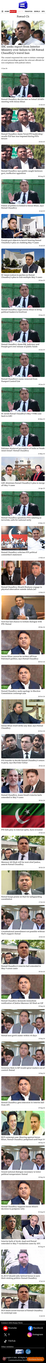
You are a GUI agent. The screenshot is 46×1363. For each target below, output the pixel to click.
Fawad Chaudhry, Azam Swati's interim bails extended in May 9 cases (21, 796)
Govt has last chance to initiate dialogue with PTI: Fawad (21, 622)
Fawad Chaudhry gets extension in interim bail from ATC (22, 1103)
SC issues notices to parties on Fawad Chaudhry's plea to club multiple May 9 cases (21, 276)
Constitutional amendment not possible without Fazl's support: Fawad (23, 932)
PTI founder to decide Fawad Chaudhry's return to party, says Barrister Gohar (23, 761)
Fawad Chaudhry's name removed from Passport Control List (19, 380)
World (37, 11)
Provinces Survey (36, 1359)
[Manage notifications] (4, 1359)
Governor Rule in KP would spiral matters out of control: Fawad (23, 1069)
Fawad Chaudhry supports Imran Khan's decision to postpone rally (19, 1207)
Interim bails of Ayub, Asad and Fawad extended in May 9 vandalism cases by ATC (20, 1242)
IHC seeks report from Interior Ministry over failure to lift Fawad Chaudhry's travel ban (22, 50)
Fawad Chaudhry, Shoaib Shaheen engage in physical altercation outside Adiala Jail (21, 588)
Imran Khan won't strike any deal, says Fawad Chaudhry (22, 726)
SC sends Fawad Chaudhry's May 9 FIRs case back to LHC (21, 414)
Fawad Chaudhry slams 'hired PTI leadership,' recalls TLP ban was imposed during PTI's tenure (22, 136)
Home (7, 11)
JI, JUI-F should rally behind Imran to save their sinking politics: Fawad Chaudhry (20, 1277)
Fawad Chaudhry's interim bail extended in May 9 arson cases (21, 967)
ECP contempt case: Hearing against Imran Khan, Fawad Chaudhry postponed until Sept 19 (23, 1138)
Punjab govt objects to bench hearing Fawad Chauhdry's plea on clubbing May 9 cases (21, 241)
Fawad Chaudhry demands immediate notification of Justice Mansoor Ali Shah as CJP (22, 1001)
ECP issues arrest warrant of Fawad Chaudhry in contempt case (22, 1311)
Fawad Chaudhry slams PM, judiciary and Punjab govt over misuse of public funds (20, 345)
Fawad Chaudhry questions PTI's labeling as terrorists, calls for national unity (21, 518)
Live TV (20, 11)
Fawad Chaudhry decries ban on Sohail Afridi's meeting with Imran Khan (22, 100)
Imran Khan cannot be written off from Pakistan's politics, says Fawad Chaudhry (19, 657)
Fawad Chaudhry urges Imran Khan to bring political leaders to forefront (21, 310)
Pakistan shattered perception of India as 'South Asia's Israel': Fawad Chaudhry (23, 449)
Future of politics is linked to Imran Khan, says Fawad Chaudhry (22, 206)
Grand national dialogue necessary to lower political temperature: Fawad (21, 1172)
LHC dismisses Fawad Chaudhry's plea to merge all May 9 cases (23, 484)
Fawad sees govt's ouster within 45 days (19, 1035)
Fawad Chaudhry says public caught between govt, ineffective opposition (22, 172)
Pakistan (28, 11)
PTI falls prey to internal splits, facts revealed (21, 829)
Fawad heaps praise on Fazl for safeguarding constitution (21, 897)
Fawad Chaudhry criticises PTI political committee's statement (19, 553)
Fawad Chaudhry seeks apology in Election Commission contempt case (20, 692)
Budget (13, 11)
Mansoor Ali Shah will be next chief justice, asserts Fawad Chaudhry (21, 863)
